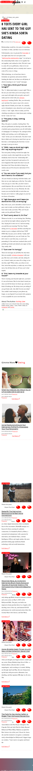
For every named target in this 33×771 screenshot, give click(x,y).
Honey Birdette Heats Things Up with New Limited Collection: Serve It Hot (16, 650)
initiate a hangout (17, 255)
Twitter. (12, 307)
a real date (13, 228)
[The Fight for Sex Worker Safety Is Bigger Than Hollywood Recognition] (17, 705)
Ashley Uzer (17, 42)
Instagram (5, 307)
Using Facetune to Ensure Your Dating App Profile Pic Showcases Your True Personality (15, 427)
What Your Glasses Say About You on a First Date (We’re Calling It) (16, 391)
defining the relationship (10, 58)
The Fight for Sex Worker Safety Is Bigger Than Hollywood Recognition (16, 715)
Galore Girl (15, 394)
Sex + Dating (5, 20)
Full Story (15, 399)
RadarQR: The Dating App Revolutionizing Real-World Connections (12, 513)
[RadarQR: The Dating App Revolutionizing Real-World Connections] (17, 502)
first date (25, 53)
